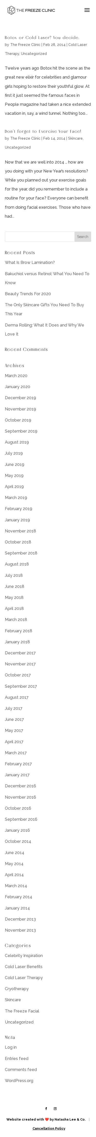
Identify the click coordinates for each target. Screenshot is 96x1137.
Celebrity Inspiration (24, 955)
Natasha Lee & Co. (70, 1119)
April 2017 (14, 741)
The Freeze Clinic (25, 45)
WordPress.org (19, 1080)
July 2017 (14, 708)
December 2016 (20, 786)
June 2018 (14, 586)
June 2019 (14, 464)
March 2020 (16, 375)
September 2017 (21, 686)
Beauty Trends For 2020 (28, 293)
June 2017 (14, 719)
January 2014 (17, 908)
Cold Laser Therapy (24, 977)
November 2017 (20, 664)
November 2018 (20, 531)
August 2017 (17, 697)
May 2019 (14, 475)
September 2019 (21, 431)
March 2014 (16, 885)
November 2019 (20, 409)
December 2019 (20, 397)
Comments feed (21, 1069)
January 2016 (17, 830)
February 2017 (18, 763)
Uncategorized (34, 54)
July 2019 (14, 453)
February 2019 (18, 508)
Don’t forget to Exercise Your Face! (43, 131)
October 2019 (18, 420)
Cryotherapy (17, 988)
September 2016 (21, 819)
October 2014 (18, 841)
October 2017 (18, 675)
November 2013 (20, 930)
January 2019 (17, 520)
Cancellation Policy (49, 1128)
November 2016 (20, 797)
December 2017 (20, 653)
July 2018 (14, 575)
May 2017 (14, 730)
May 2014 (14, 863)
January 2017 (17, 774)
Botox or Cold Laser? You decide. (42, 37)
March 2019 (16, 497)
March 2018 (16, 619)
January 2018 (17, 641)
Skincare (75, 138)
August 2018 (17, 564)
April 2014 (14, 874)
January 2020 (17, 386)
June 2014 (14, 852)
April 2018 (14, 608)
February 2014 (18, 896)
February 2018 (18, 630)
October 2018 (18, 542)
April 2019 (14, 486)
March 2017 (16, 752)
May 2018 (14, 597)
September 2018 (21, 553)
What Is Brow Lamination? (30, 262)
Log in (11, 1047)
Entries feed (16, 1058)
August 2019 (17, 442)
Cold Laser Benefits (23, 966)
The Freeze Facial (22, 1011)
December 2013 (20, 919)
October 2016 (18, 808)
